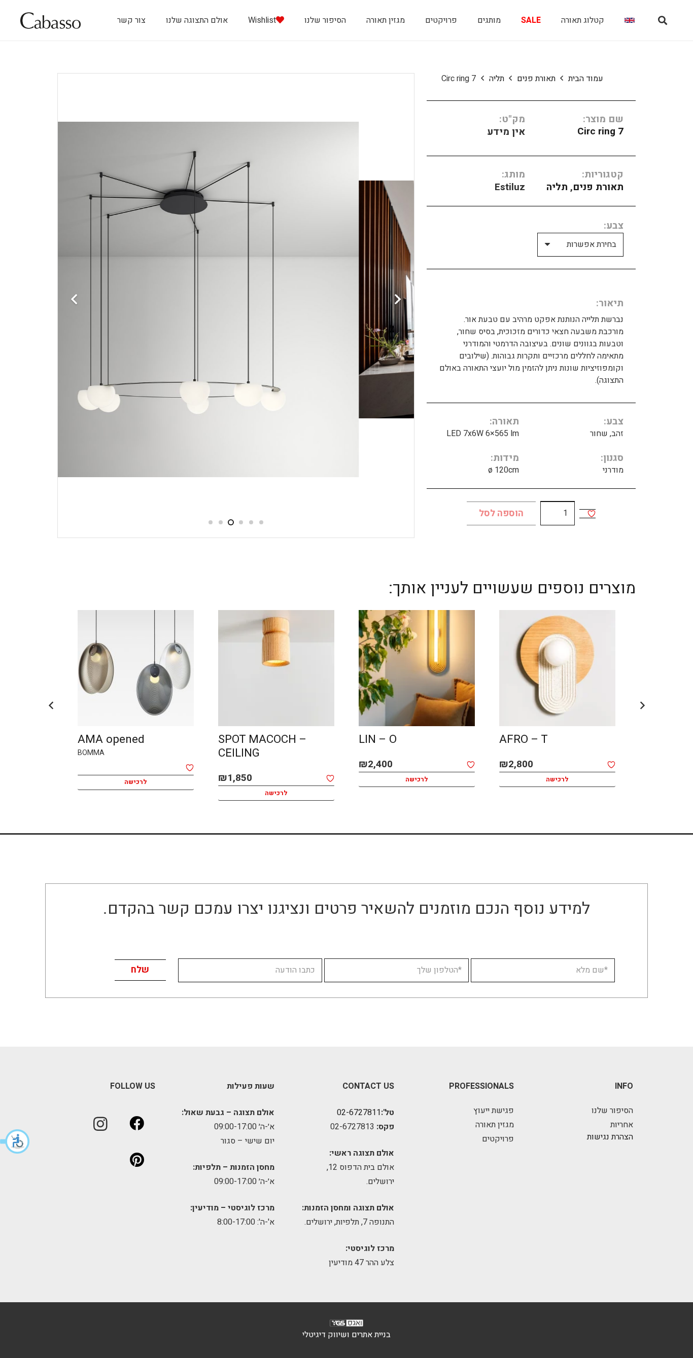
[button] (15, 1141)
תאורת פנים (536, 79)
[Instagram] (100, 1123)
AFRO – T (523, 739)
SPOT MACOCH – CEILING (262, 746)
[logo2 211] (50, 20)
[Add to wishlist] (591, 514)
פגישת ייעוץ (493, 1110)
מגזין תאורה (494, 1125)
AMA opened (111, 739)
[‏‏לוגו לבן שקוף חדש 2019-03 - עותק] (346, 1325)
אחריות (621, 1125)
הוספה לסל (501, 513)
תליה (496, 79)
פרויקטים (498, 1139)
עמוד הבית (585, 79)
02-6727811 (359, 1112)
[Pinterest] (137, 1160)
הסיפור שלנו (612, 1110)
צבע (614, 226)
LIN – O (378, 739)
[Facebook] (137, 1123)
